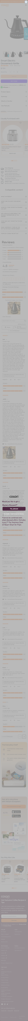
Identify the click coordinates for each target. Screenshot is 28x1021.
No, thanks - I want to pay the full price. (14, 513)
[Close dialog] (26, 2)
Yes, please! (14, 509)
